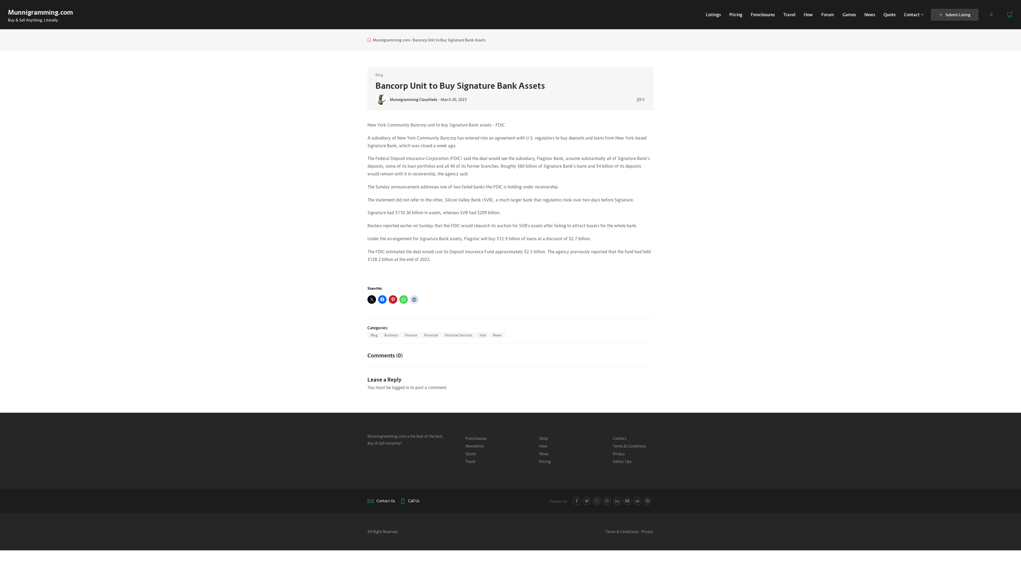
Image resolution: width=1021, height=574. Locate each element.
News (869, 14)
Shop (543, 438)
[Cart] (1010, 14)
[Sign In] (991, 14)
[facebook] (577, 501)
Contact (912, 14)
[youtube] (627, 501)
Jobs (482, 335)
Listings (713, 14)
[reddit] (637, 501)
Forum (827, 14)
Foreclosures (763, 14)
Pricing (735, 14)
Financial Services (458, 335)
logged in (400, 387)
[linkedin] (617, 501)
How (808, 14)
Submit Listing (957, 14)
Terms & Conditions (629, 446)
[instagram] (597, 501)
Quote (890, 14)
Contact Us (385, 501)
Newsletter (475, 446)
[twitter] (587, 501)
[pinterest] (647, 501)
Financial (431, 335)
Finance (411, 335)
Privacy (619, 453)
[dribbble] (607, 501)
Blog (379, 75)
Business (391, 335)
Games (849, 14)
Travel (789, 14)
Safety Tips (622, 461)
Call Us (413, 501)
